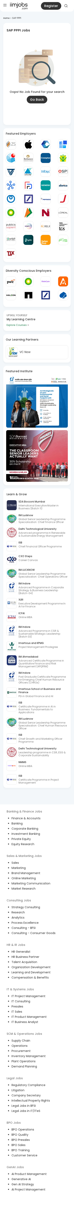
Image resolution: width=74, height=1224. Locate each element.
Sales (15, 863)
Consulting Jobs (19, 900)
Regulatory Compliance (28, 1085)
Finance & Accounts (26, 818)
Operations (20, 1046)
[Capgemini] (63, 295)
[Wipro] (28, 226)
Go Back (37, 99)
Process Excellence (25, 923)
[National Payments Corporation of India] (28, 212)
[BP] (28, 281)
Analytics (18, 917)
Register (51, 6)
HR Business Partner (25, 957)
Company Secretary (26, 1095)
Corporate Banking (25, 829)
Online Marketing (24, 878)
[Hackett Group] (63, 144)
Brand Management (26, 873)
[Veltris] (11, 171)
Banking (17, 823)
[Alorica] (63, 185)
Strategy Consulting (26, 907)
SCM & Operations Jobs (24, 1034)
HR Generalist (21, 952)
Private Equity (21, 839)
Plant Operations (24, 1061)
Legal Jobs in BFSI (24, 1106)
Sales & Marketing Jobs (24, 856)
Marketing (19, 868)
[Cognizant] (45, 144)
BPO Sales (18, 1145)
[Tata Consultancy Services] (63, 226)
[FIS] (63, 240)
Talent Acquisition (24, 962)
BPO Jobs (14, 1123)
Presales (17, 1006)
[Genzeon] (11, 185)
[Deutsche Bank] (28, 199)
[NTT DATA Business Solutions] (11, 199)
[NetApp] (28, 295)
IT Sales (17, 1012)
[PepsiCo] (45, 199)
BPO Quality (20, 1135)
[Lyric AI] (28, 240)
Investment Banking (26, 834)
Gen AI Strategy (23, 1184)
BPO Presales (21, 1140)
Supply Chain (21, 1041)
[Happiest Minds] (63, 158)
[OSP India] (63, 171)
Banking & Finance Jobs (24, 811)
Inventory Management (29, 1056)
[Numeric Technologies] (45, 212)
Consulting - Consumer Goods (34, 933)
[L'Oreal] (63, 212)
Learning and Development (31, 972)
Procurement (21, 1051)
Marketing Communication (31, 883)
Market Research (24, 889)
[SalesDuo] (45, 240)
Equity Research (23, 844)
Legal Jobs (15, 1078)
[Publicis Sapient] (11, 226)
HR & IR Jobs (16, 945)
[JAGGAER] (63, 199)
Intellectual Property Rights (31, 1100)
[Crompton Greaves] (45, 158)
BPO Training (21, 1150)
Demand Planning (24, 1066)
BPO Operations (23, 1129)
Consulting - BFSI (24, 928)
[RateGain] (45, 281)
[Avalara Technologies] (63, 281)
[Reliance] (28, 158)
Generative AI (21, 1179)
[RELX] (45, 226)
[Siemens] (45, 185)
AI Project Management (28, 1189)
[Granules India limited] (11, 158)
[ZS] (11, 144)
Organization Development (31, 967)
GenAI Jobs (15, 1167)
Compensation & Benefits (30, 977)
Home (6, 18)
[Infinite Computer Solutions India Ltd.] (28, 171)
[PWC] (11, 281)
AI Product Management (29, 1174)
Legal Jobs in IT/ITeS (26, 1111)
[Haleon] (11, 295)
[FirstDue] (28, 185)
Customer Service (24, 1155)
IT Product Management (29, 1017)
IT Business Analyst (25, 1022)
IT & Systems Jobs (20, 989)
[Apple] (28, 144)
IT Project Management (28, 996)
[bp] (11, 212)
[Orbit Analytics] (11, 240)
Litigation (18, 1090)
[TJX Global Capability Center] (11, 253)
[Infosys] (45, 171)
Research (18, 912)
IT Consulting (21, 1001)
